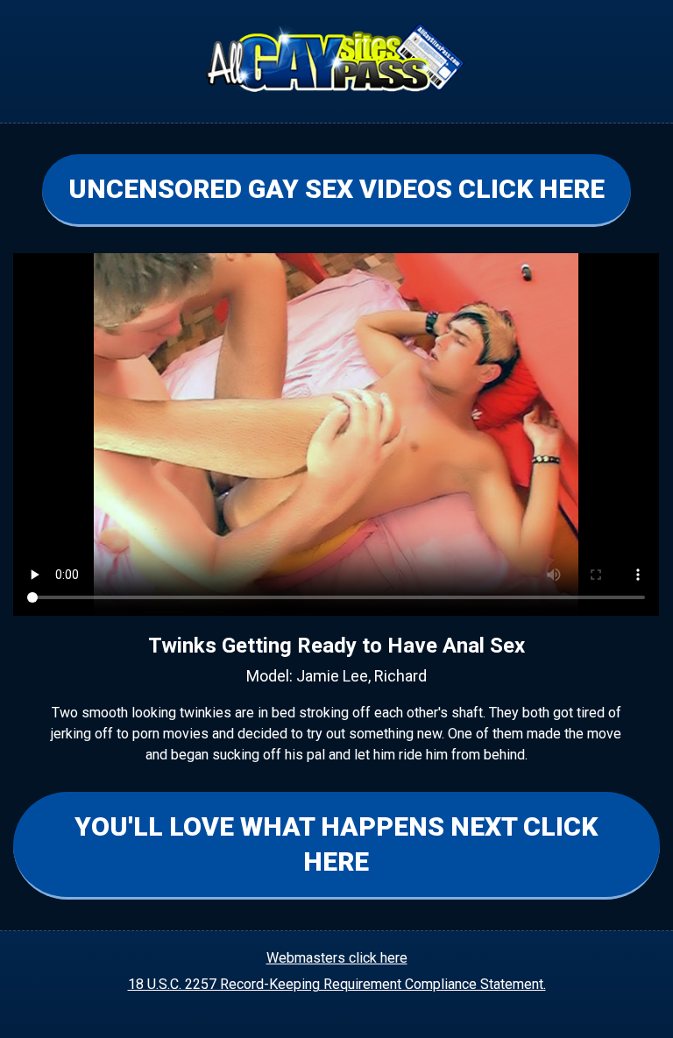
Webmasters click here (336, 958)
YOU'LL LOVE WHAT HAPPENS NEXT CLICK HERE (336, 844)
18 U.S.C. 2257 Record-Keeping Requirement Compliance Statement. (337, 984)
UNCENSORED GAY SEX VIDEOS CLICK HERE (336, 188)
